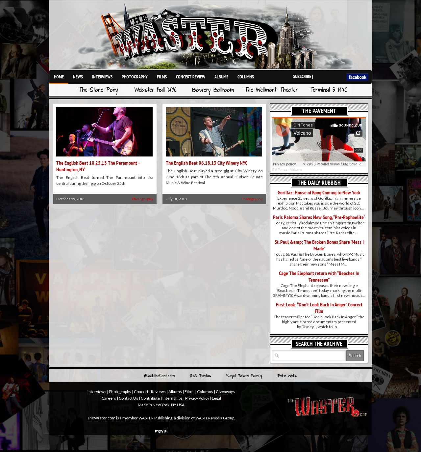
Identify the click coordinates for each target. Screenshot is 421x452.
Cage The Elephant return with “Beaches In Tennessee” (319, 276)
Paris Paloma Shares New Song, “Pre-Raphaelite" (319, 217)
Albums (221, 77)
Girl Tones (279, 169)
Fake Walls (287, 376)
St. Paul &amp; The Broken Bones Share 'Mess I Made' (319, 245)
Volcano (296, 169)
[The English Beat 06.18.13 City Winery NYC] (214, 157)
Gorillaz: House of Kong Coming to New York (319, 192)
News (78, 77)
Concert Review (190, 77)
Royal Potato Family (244, 376)
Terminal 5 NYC (328, 90)
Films (162, 77)
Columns (245, 77)
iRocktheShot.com (159, 376)
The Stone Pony (98, 90)
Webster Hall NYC (156, 90)
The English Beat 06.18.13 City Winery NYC (206, 162)
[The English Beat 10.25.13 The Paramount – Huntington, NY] (104, 157)
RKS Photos (200, 376)
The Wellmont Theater (271, 90)
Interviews (102, 77)
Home (59, 77)
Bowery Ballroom (213, 90)
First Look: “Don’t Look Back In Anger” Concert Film (319, 307)
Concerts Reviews (150, 391)
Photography (135, 77)
